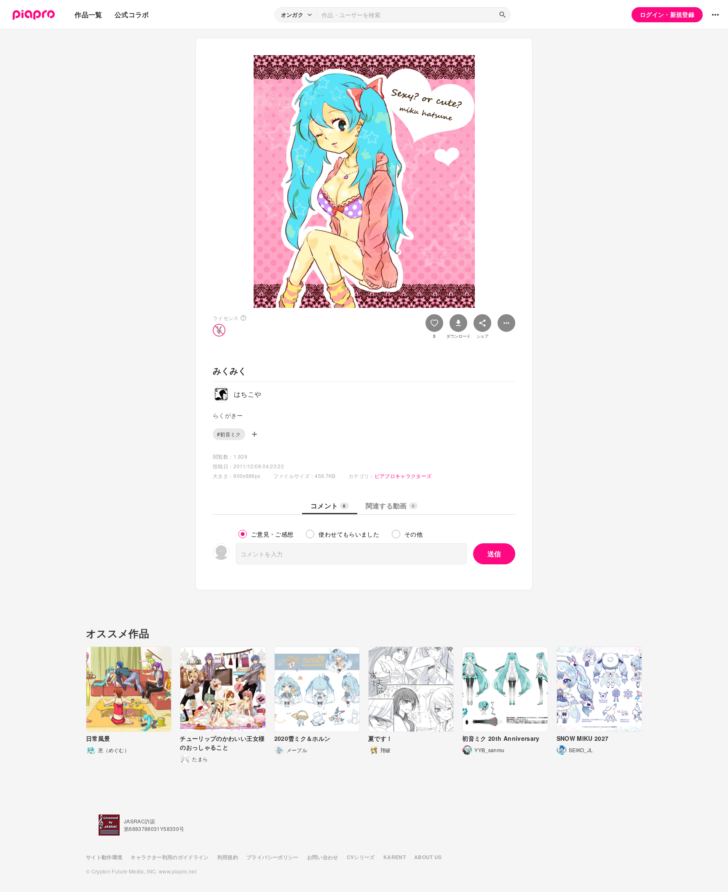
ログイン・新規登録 (667, 14)
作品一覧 (88, 14)
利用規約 (227, 857)
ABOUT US (428, 857)
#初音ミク (229, 434)
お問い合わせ (322, 857)
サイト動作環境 (104, 857)
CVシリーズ (361, 857)
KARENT (394, 857)
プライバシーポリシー (272, 857)
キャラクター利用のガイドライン (170, 857)
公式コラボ (132, 14)
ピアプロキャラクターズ (403, 475)
